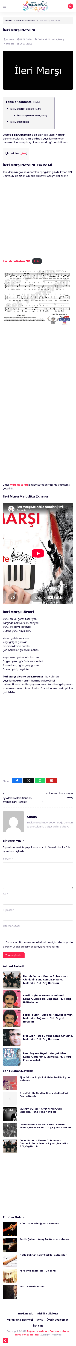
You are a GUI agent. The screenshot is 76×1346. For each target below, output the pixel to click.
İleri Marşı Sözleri (19, 121)
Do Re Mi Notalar (47, 39)
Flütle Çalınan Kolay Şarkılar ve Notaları (43, 1254)
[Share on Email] (51, 780)
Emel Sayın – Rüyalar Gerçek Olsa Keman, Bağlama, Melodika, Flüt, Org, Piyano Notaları (47, 1057)
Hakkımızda (25, 1313)
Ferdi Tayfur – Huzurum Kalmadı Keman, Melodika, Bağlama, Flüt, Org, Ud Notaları (47, 999)
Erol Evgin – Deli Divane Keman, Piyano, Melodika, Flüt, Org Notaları (48, 1037)
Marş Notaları (19, 484)
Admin (10, 39)
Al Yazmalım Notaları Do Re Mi (37, 1270)
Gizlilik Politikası (47, 1313)
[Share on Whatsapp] (40, 780)
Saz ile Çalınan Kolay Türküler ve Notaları (44, 1239)
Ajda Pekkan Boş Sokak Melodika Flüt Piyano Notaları (45, 1079)
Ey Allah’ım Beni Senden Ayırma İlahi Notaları (17, 800)
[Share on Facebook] (17, 780)
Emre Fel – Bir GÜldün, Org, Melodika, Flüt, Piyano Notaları (44, 1095)
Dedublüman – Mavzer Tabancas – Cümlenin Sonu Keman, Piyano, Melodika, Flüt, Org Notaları (45, 979)
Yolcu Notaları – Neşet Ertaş (59, 795)
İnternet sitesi (11, 926)
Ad (5, 894)
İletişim (38, 1325)
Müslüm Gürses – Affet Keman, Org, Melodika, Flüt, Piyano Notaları (41, 1110)
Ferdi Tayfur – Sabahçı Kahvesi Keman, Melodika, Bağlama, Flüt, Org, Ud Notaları (48, 1018)
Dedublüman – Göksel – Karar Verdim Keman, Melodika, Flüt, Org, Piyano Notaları (45, 1126)
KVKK (39, 1319)
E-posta (8, 910)
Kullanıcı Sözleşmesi (20, 1319)
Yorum (8, 858)
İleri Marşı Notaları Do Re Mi (25, 108)
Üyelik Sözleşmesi (57, 1319)
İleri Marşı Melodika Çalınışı (32, 115)
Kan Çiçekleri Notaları (32, 1286)
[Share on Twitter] (28, 780)
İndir (37, 261)
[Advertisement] (38, 219)
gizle (23, 153)
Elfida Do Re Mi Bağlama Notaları (39, 1223)
